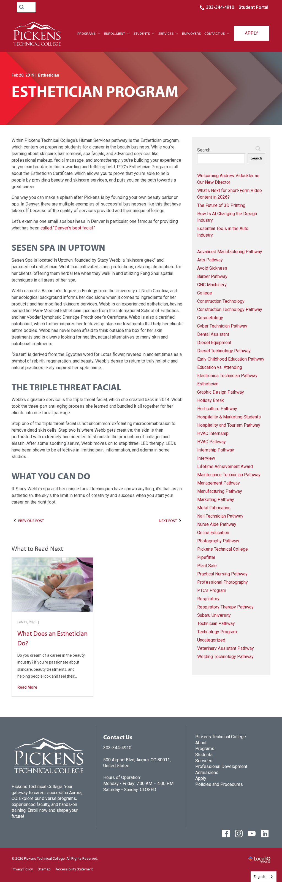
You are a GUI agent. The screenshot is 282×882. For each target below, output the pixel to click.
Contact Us (214, 34)
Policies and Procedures (219, 784)
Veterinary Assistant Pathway (225, 648)
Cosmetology (210, 317)
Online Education (213, 532)
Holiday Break (210, 400)
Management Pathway (218, 483)
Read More (27, 687)
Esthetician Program (95, 91)
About (201, 742)
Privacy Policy (22, 869)
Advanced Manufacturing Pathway (229, 251)
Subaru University (214, 615)
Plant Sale (207, 565)
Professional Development (221, 766)
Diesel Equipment (214, 342)
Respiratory (208, 598)
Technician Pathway (216, 623)
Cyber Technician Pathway (222, 326)
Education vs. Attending (219, 367)
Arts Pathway (210, 260)
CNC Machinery (212, 284)
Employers (191, 34)
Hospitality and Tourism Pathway (228, 425)
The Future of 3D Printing (221, 205)
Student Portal (253, 7)
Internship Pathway (215, 450)
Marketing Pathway (215, 499)
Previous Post (31, 520)
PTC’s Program (211, 590)
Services (203, 760)
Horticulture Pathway (217, 408)
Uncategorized (211, 640)
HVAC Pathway (211, 441)
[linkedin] (264, 834)
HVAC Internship (213, 433)
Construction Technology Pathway (229, 309)
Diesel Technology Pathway (224, 350)
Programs (86, 34)
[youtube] (251, 834)
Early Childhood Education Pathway (230, 359)
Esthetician (48, 75)
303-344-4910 (220, 7)
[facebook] (226, 834)
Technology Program (217, 631)
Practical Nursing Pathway (222, 574)
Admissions (206, 772)
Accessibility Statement (74, 869)
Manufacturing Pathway (219, 491)
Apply (251, 33)
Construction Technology (221, 301)
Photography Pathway (218, 540)
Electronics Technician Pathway (227, 375)
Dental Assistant (213, 334)
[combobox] (263, 876)
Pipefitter (206, 557)
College (204, 293)
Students (142, 34)
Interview (206, 458)
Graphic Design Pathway (220, 392)
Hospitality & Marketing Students (229, 417)
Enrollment (114, 34)
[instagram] (239, 834)
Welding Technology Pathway (225, 656)
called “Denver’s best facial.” (67, 228)
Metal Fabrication (214, 507)
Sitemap (44, 869)
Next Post (168, 520)
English (259, 877)
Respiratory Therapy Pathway (225, 607)
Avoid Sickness (212, 268)
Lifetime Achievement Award (225, 466)
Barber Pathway (212, 276)
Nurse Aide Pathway (216, 524)
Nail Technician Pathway (220, 516)
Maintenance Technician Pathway (229, 474)
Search (203, 150)
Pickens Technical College (222, 549)
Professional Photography (222, 582)
